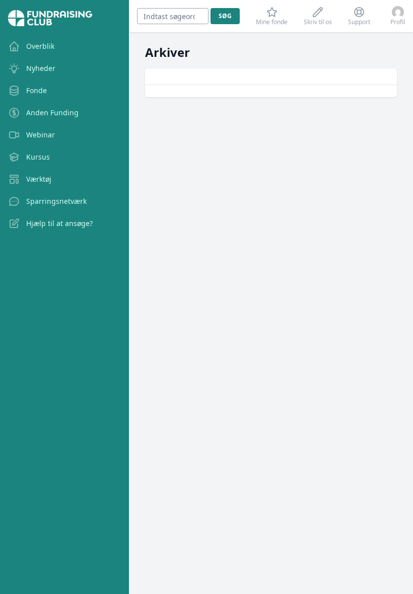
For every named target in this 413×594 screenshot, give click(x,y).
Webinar (40, 134)
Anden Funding (52, 112)
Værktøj (38, 179)
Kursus (38, 157)
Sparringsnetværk (56, 201)
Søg (225, 16)
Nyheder (40, 68)
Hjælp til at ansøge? (59, 223)
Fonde (36, 90)
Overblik (40, 46)
